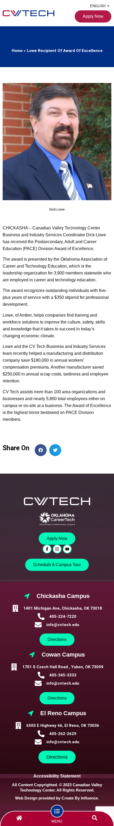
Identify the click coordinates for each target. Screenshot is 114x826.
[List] (57, 811)
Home (17, 50)
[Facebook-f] (47, 549)
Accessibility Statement (57, 776)
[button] (41, 450)
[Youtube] (67, 549)
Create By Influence (80, 798)
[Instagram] (57, 549)
